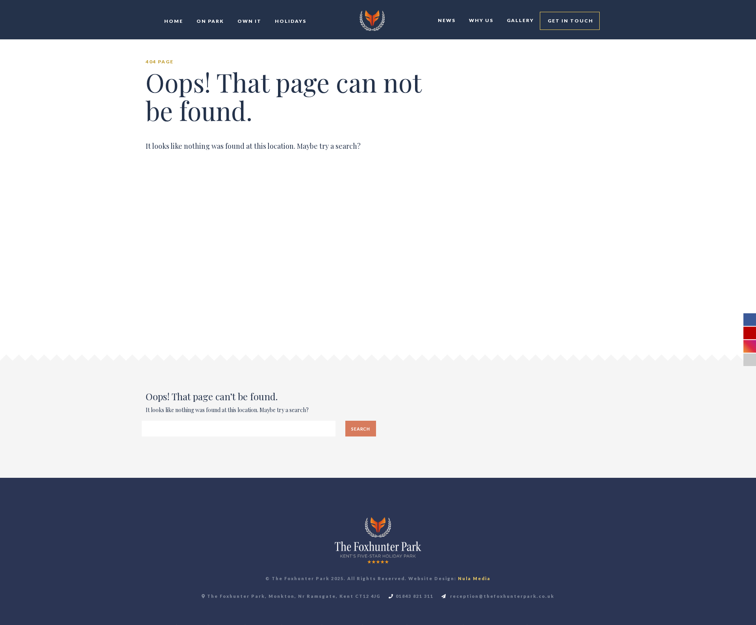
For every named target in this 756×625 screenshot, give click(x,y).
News (446, 20)
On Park (209, 21)
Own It (248, 21)
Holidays (289, 21)
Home (173, 21)
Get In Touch (569, 21)
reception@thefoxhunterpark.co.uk (501, 596)
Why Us (480, 20)
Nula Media (474, 578)
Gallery (519, 20)
